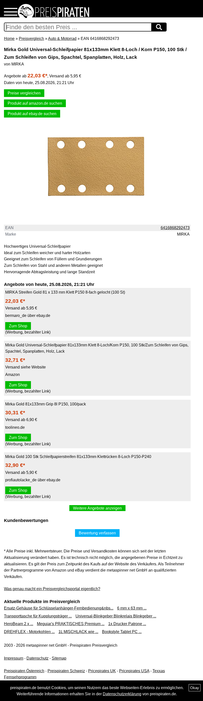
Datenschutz (37, 658)
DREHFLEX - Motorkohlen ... (29, 632)
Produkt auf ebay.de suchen (32, 114)
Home (9, 38)
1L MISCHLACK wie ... (78, 632)
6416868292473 (175, 228)
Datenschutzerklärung (122, 694)
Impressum (13, 658)
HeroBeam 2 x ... (18, 624)
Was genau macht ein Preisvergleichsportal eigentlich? (52, 589)
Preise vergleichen (24, 93)
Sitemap (59, 658)
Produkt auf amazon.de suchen (35, 103)
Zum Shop (18, 326)
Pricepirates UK (102, 671)
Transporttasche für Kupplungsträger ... (38, 616)
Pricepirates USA (134, 671)
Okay (194, 688)
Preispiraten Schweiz (66, 671)
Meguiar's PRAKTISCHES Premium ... (70, 624)
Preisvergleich (31, 38)
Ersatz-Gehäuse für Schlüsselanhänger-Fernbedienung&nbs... (58, 608)
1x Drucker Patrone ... (127, 624)
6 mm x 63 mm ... (132, 608)
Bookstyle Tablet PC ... (122, 632)
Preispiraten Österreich (24, 671)
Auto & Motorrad (62, 38)
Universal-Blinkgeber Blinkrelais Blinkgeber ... (116, 616)
